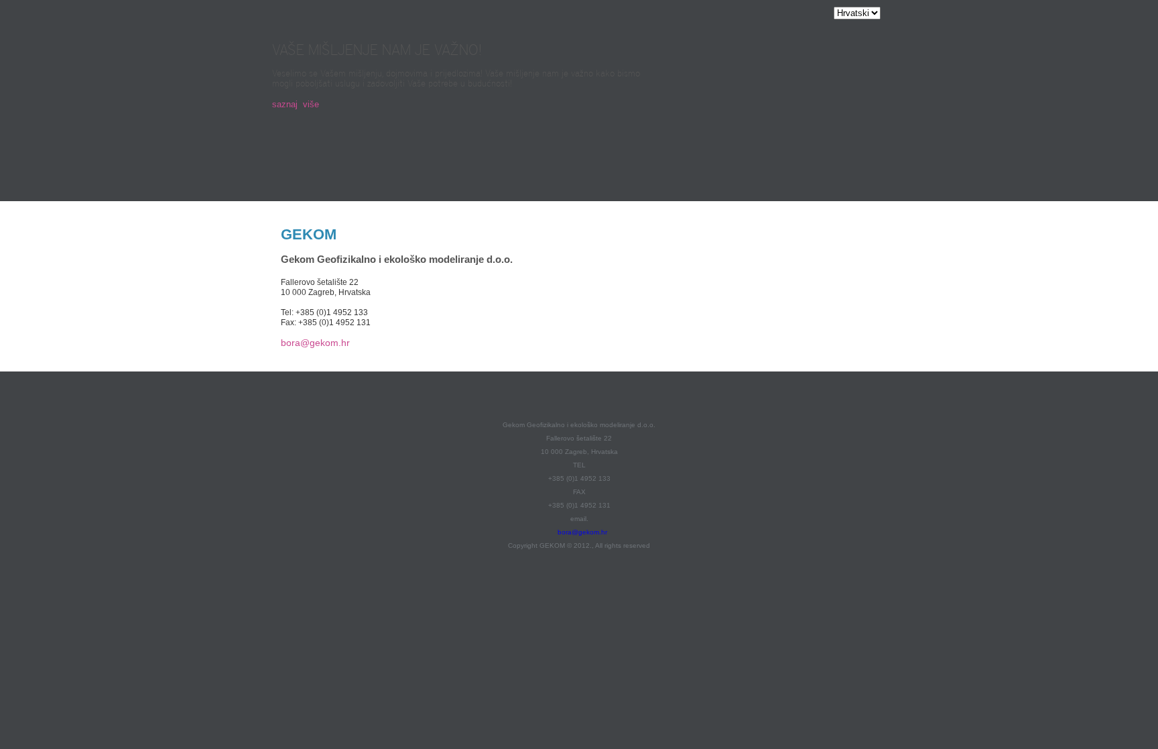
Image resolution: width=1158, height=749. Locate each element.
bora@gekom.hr (315, 342)
